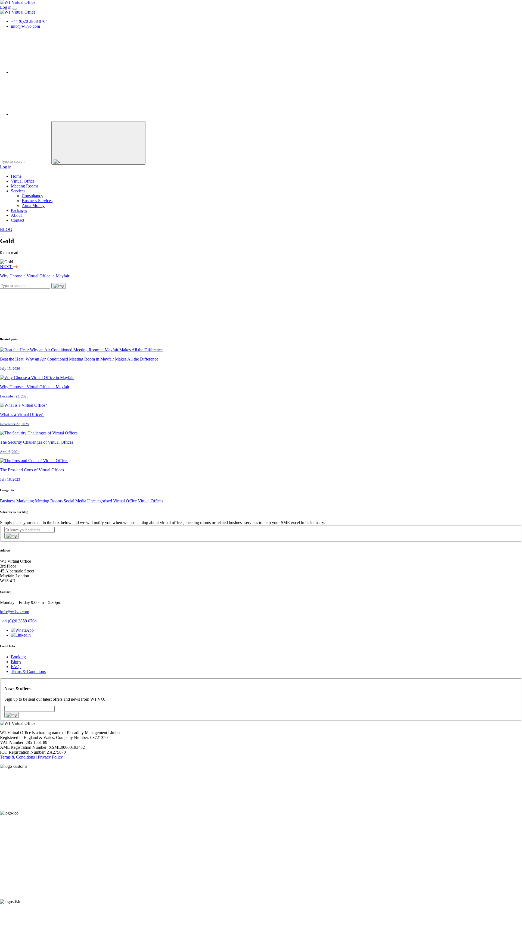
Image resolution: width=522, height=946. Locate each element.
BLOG (6, 229)
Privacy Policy (50, 757)
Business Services (37, 200)
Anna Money (33, 205)
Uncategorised (99, 501)
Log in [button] (5, 7)
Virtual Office (23, 181)
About (16, 215)
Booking (18, 656)
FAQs (16, 666)
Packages (19, 210)
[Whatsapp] (51, 72)
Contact (17, 220)
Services (18, 191)
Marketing (25, 501)
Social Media (75, 501)
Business (7, 501)
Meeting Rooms (24, 186)
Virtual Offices (150, 501)
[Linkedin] (51, 114)
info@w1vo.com (25, 26)
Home (16, 176)
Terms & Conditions (28, 671)
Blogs (16, 661)
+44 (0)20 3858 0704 (29, 21)
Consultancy (32, 195)
